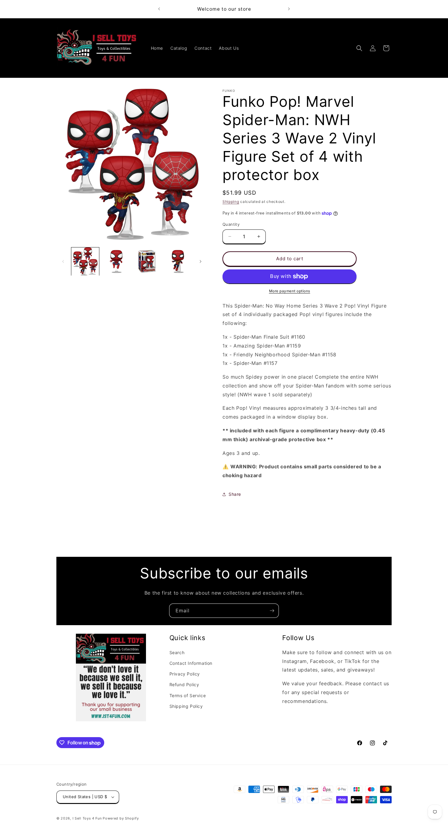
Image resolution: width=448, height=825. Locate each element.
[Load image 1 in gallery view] (85, 261)
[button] (359, 48)
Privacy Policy (184, 673)
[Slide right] (200, 261)
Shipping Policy (186, 706)
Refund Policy (184, 684)
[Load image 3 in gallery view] (147, 261)
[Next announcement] (289, 9)
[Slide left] (63, 261)
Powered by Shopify (121, 818)
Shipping (230, 201)
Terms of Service (187, 695)
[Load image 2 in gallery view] (116, 261)
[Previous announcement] (159, 9)
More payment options (289, 291)
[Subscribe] (272, 610)
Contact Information (190, 663)
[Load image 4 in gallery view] (178, 261)
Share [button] (235, 494)
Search (177, 652)
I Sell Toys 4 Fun (87, 818)
